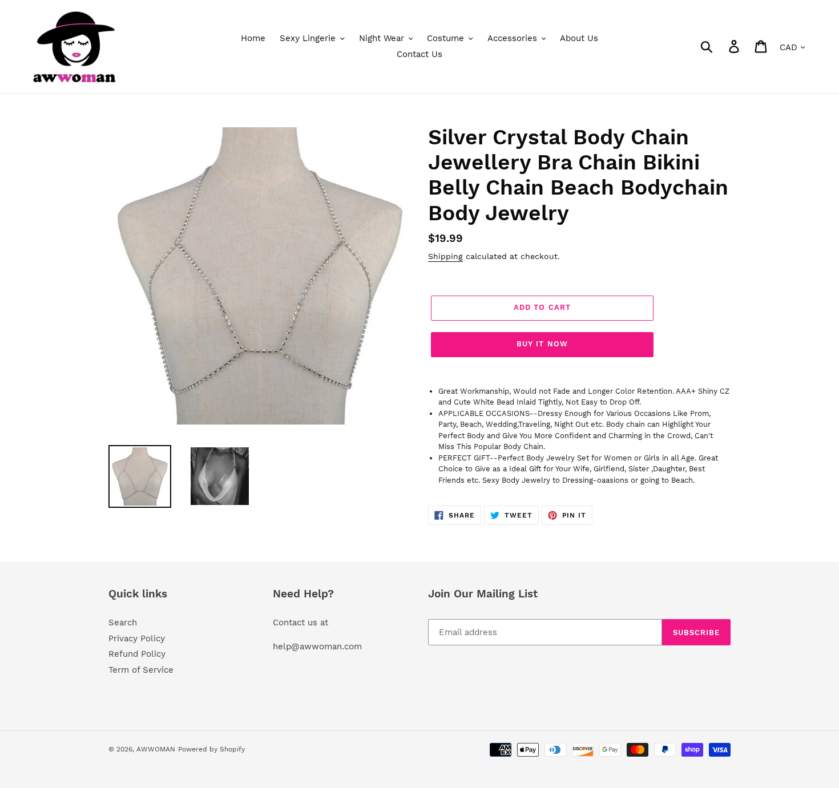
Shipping (445, 256)
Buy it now (542, 344)
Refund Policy (137, 654)
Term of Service (141, 670)
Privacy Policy (136, 638)
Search (122, 622)
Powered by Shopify (211, 749)
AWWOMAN (155, 749)
